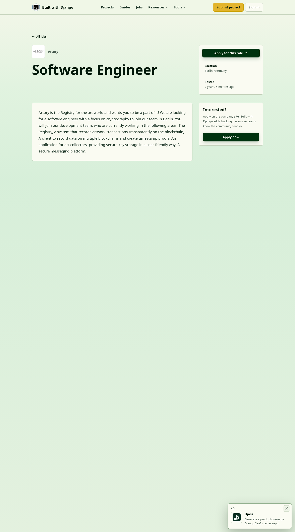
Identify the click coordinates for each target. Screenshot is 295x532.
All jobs (41, 36)
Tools (178, 7)
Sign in (254, 7)
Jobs (139, 7)
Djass (249, 514)
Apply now (231, 137)
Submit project (228, 7)
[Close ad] (287, 508)
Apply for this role (228, 53)
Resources (156, 7)
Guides (124, 7)
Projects (107, 7)
